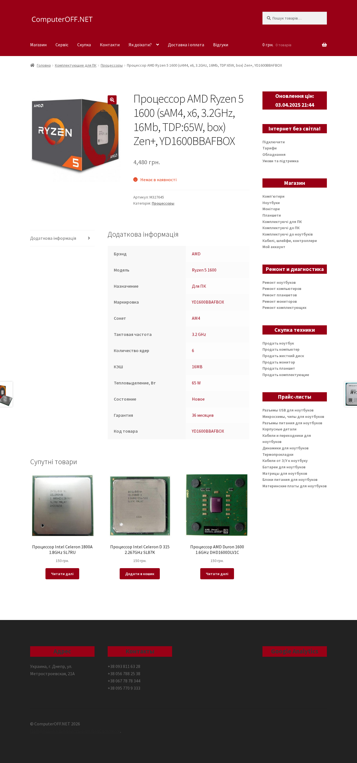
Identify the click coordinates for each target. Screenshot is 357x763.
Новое (198, 399)
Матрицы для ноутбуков (284, 473)
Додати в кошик (139, 573)
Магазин (38, 44)
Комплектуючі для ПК (282, 221)
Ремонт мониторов (279, 301)
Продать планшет (278, 368)
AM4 (196, 318)
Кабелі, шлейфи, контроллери (289, 240)
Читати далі (62, 573)
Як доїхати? (140, 44)
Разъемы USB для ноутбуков (287, 410)
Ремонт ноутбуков (279, 282)
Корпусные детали (279, 429)
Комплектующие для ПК (76, 65)
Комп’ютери (273, 196)
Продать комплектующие (285, 374)
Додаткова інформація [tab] (53, 238)
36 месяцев (203, 415)
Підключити (273, 141)
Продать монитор (278, 362)
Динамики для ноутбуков (285, 447)
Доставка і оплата (186, 44)
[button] (112, 99)
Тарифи (269, 148)
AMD (196, 253)
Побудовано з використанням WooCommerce (75, 731)
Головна (44, 65)
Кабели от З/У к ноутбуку (285, 460)
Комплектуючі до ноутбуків (287, 234)
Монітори (271, 208)
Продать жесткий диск (283, 355)
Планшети (271, 215)
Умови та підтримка (280, 160)
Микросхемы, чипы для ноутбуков (293, 416)
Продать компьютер (281, 349)
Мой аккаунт (273, 246)
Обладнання (274, 154)
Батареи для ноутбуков (283, 466)
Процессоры (112, 65)
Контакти (110, 44)
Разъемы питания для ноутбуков (292, 422)
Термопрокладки (277, 454)
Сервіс (62, 44)
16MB (197, 366)
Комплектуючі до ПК (281, 227)
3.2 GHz (199, 334)
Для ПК (199, 286)
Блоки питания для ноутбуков (289, 479)
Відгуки (220, 44)
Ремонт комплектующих (284, 307)
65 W (196, 383)
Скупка (84, 44)
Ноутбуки (271, 202)
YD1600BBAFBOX (208, 302)
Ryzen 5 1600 (204, 270)
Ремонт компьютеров (281, 288)
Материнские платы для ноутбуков (294, 485)
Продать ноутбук (278, 343)
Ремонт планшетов (279, 294)
